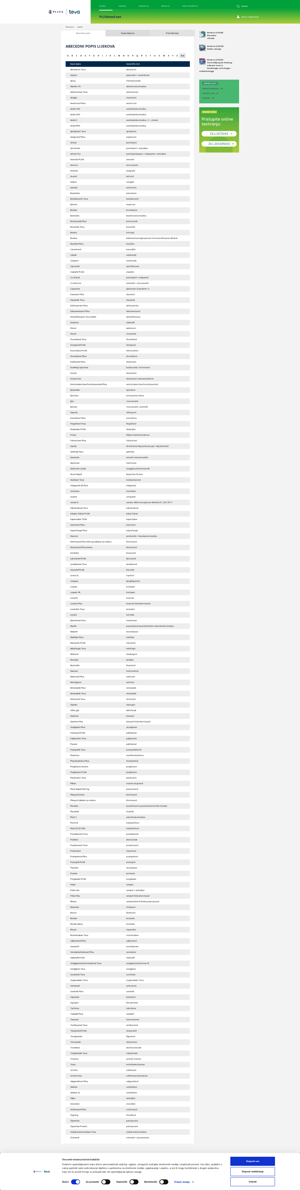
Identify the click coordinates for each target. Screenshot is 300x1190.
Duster (73, 373)
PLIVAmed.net (110, 17)
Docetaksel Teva (78, 339)
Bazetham (75, 193)
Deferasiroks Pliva (79, 305)
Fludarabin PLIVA (78, 429)
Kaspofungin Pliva (78, 530)
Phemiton (74, 755)
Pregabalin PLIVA (78, 879)
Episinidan (75, 390)
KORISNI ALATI (210, 83)
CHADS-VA (208, 93)
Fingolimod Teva (78, 423)
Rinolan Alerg (76, 924)
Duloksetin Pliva (77, 362)
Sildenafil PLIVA (77, 957)
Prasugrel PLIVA (77, 862)
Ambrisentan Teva (79, 92)
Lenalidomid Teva (78, 564)
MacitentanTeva (78, 620)
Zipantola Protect (78, 1126)
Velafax (73, 1087)
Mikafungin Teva (78, 648)
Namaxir (74, 671)
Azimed (73, 187)
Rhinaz (73, 901)
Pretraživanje (172, 33)
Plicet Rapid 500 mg (79, 789)
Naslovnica (70, 27)
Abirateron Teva (78, 69)
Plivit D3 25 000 (77, 828)
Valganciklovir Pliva (79, 1081)
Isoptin (73, 496)
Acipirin (73, 75)
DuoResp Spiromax (79, 367)
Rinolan (73, 918)
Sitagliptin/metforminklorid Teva (85, 963)
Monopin (74, 659)
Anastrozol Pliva (77, 103)
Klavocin (74, 536)
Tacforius (74, 1008)
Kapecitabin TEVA (78, 519)
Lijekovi (122, 6)
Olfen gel (74, 710)
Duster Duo (75, 378)
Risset (73, 929)
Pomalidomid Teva (79, 834)
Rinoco (73, 912)
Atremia (74, 170)
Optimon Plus (76, 721)
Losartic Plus (76, 603)
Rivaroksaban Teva (79, 935)
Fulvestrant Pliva (78, 440)
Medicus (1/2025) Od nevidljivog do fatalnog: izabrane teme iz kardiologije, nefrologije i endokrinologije (215, 65)
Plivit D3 (74, 822)
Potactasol (75, 851)
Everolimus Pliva (77, 418)
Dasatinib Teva (77, 300)
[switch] (105, 1181)
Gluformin (75, 463)
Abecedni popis (83, 33)
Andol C (73, 120)
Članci (102, 6)
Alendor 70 (75, 86)
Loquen (73, 586)
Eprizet (73, 407)
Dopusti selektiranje (253, 1171)
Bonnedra (74, 215)
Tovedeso (75, 1047)
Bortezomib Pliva (78, 221)
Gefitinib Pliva (76, 451)
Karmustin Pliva (77, 525)
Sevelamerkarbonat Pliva (82, 952)
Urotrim (74, 1070)
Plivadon (74, 806)
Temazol (74, 1019)
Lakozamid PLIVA (78, 558)
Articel (73, 142)
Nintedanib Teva (78, 693)
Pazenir (73, 744)
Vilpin (72, 1098)
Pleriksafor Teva (78, 778)
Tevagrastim (76, 1036)
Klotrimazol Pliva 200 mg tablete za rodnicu (90, 541)
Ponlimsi (74, 839)
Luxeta (73, 615)
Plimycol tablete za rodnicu (83, 800)
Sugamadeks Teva (79, 980)
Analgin (73, 97)
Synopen (74, 1002)
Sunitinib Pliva (76, 991)
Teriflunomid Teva (78, 1025)
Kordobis (74, 553)
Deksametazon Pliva (80, 311)
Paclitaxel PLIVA (77, 733)
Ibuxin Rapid (76, 474)
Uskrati (253, 1181)
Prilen (73, 884)
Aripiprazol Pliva (77, 137)
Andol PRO (75, 125)
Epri (72, 401)
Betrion (73, 204)
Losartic (74, 598)
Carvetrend (75, 249)
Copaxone (75, 288)
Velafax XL (75, 1092)
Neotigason (75, 682)
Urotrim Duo (76, 1075)
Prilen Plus (75, 896)
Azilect (73, 182)
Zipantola (74, 1120)
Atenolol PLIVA (77, 159)
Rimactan (74, 907)
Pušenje (206, 98)
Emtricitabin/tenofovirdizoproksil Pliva (88, 384)
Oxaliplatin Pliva (77, 727)
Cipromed (75, 266)
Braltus (73, 232)
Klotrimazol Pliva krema (81, 547)
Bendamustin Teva (79, 199)
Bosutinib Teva (77, 227)
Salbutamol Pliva (78, 941)
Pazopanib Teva (77, 749)
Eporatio (74, 395)
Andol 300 (75, 114)
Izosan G (74, 502)
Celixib (73, 255)
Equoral (73, 412)
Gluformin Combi (78, 468)
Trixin (72, 1064)
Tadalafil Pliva (76, 1014)
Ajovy (72, 80)
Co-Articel (75, 277)
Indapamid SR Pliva (79, 485)
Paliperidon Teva (78, 738)
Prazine (73, 873)
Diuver (73, 333)
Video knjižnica (190, 6)
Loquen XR (75, 592)
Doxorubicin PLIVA (78, 350)
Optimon (74, 716)
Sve (182, 55)
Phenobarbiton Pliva (79, 761)
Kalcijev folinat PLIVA (80, 513)
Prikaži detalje (182, 1182)
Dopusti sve (252, 1161)
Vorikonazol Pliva (78, 1109)
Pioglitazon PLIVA (78, 772)
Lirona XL (74, 575)
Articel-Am (75, 148)
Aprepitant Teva (78, 131)
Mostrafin (75, 665)
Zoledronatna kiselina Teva (83, 1132)
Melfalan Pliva (76, 637)
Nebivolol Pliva (77, 676)
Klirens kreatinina (210, 88)
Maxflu (73, 626)
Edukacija (144, 6)
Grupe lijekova (127, 33)
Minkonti (74, 654)
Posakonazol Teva (79, 845)
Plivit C (73, 817)
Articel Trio (75, 154)
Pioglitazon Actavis (79, 766)
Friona (73, 435)
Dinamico (74, 322)
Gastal (73, 446)
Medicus (165, 6)
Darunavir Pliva (77, 294)
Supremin (74, 997)
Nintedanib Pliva (77, 688)
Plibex (73, 783)
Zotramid (74, 1137)
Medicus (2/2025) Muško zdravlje (215, 47)
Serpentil (74, 946)
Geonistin (74, 457)
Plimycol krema (77, 794)
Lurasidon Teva (77, 609)
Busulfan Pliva (76, 243)
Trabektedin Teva (78, 1053)
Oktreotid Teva (77, 699)
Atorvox (74, 165)
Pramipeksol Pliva (78, 856)
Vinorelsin (75, 1104)
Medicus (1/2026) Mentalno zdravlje (215, 35)
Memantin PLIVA (77, 643)
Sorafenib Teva (77, 974)
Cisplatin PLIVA (77, 272)
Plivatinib (74, 811)
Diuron (73, 328)
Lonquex (74, 581)
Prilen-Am (74, 890)
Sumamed (75, 986)
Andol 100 (75, 109)
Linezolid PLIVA (77, 570)
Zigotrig (74, 1115)
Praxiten (74, 867)
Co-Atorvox (75, 283)
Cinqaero (74, 260)
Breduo (73, 238)
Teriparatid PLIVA (78, 1030)
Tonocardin (75, 1042)
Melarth (74, 631)
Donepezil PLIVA (77, 345)
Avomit (73, 176)
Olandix (73, 704)
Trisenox (74, 1059)
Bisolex (73, 210)
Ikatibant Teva (77, 480)
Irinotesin (74, 491)
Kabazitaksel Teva (79, 508)
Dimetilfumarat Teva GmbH (83, 317)
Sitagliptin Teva (77, 969)
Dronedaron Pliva (78, 356)
